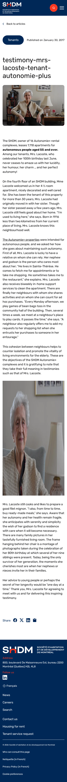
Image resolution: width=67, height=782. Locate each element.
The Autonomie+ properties (21, 240)
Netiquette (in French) (14, 759)
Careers (8, 702)
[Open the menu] (61, 7)
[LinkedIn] (5, 677)
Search (7, 710)
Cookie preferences (13, 774)
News (6, 695)
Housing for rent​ (14, 726)
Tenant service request (18, 734)
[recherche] (54, 8)
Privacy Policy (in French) (16, 766)
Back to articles (16, 23)
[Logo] (12, 8)
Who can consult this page (16, 752)
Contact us (10, 719)
